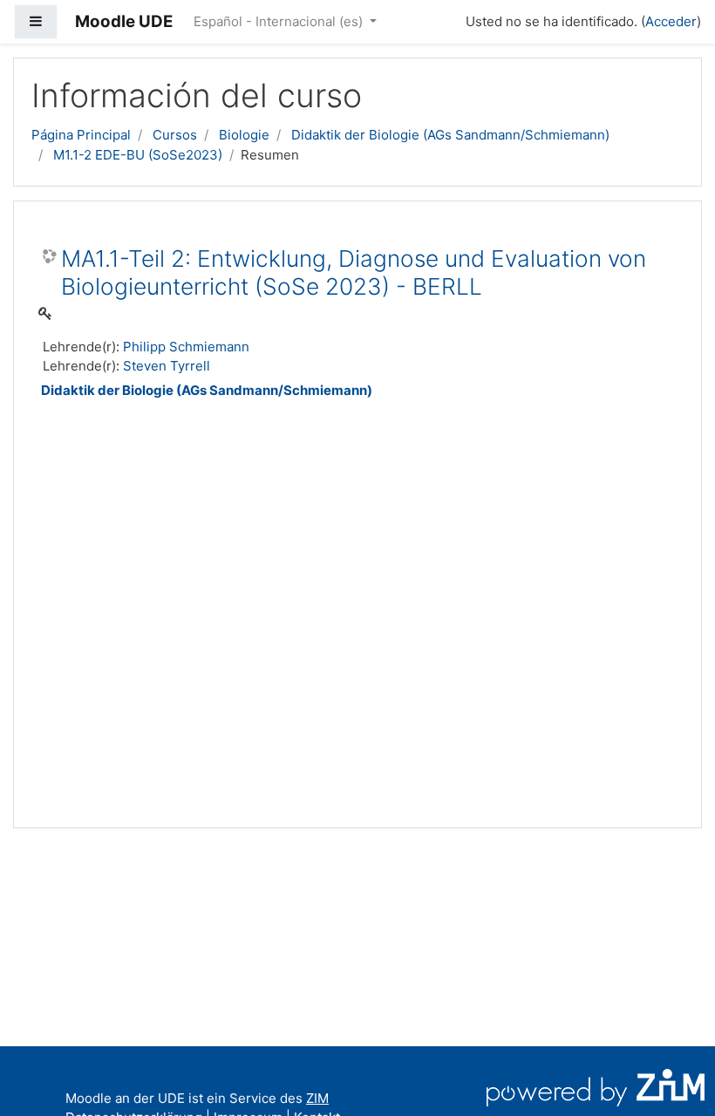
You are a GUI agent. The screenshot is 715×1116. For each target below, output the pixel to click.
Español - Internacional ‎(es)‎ (280, 21)
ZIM (317, 1098)
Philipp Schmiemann (186, 346)
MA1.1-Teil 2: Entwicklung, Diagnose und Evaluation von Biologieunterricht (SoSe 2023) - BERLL (353, 272)
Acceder (671, 21)
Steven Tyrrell (166, 365)
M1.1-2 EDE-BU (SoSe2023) (137, 154)
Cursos (175, 134)
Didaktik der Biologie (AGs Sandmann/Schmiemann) (450, 134)
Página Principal (81, 134)
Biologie (244, 134)
